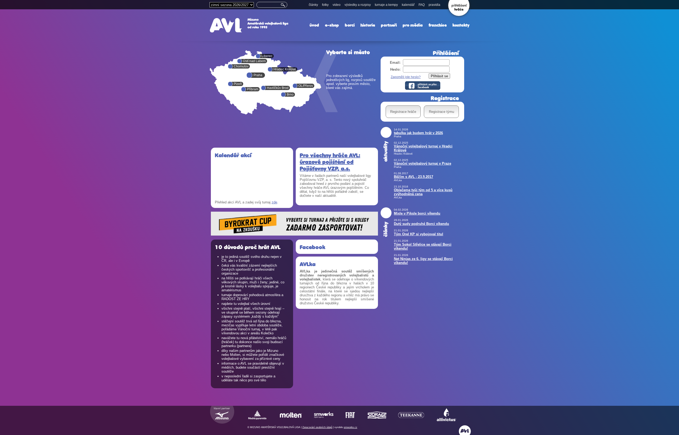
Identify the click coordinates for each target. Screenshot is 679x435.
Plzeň (238, 84)
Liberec (267, 56)
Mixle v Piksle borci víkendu (417, 213)
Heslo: (395, 69)
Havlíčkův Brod (278, 88)
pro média (413, 25)
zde (274, 202)
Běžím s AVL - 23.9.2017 (413, 177)
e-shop (332, 25)
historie (367, 25)
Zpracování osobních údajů (317, 427)
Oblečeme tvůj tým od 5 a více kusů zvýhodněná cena (423, 192)
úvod (314, 25)
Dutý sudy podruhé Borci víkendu (421, 224)
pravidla (434, 5)
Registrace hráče (403, 112)
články (313, 5)
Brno (290, 94)
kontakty (460, 25)
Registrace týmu (441, 112)
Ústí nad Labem (254, 61)
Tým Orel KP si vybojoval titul (418, 234)
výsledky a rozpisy (358, 5)
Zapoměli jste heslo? (406, 77)
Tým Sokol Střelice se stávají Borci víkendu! (422, 246)
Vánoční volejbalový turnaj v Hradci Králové (423, 148)
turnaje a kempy (386, 5)
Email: (395, 63)
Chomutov (241, 66)
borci (350, 25)
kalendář (408, 5)
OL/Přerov (305, 86)
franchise (438, 25)
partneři (389, 25)
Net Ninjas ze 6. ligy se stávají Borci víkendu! (423, 261)
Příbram (252, 89)
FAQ (422, 5)
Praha (258, 75)
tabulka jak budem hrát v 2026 (418, 133)
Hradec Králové (284, 69)
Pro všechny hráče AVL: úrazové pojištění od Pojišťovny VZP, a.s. (330, 162)
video (337, 5)
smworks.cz (350, 427)
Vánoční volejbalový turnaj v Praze (422, 163)
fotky (325, 5)
